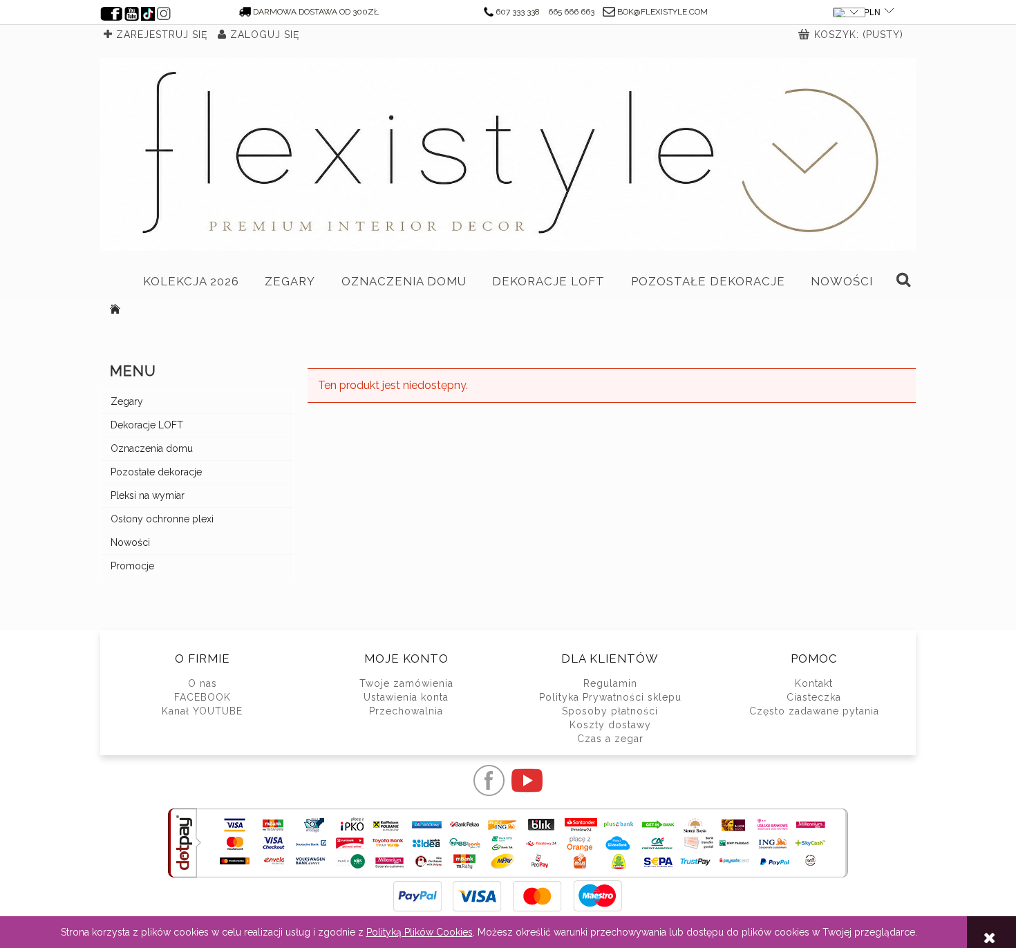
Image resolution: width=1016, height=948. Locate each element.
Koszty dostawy (610, 724)
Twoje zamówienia (406, 683)
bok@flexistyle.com (662, 12)
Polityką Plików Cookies (419, 932)
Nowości (130, 542)
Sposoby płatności (610, 711)
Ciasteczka (814, 697)
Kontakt (814, 683)
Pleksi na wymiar (148, 495)
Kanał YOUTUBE (202, 711)
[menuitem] (191, 281)
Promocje (132, 565)
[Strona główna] (508, 154)
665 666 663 (571, 12)
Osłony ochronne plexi (162, 518)
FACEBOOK (202, 697)
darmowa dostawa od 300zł (316, 12)
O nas (202, 683)
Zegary (127, 401)
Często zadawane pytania (814, 711)
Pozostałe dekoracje (156, 471)
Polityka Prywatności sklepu (610, 697)
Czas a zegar (610, 738)
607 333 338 (518, 12)
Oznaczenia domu (152, 448)
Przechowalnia (406, 711)
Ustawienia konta (406, 697)
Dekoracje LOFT (147, 424)
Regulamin (610, 683)
